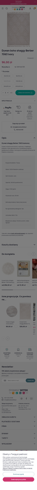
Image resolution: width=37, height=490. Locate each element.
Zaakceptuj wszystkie (18, 479)
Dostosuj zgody (18, 474)
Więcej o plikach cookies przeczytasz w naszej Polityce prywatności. (17, 469)
